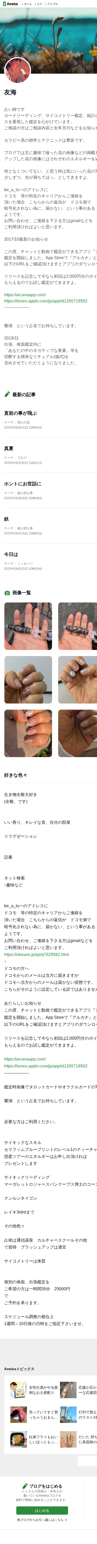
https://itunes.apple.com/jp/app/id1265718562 (45, 301)
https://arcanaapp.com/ (25, 295)
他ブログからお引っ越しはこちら (40, 1520)
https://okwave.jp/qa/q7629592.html (36, 954)
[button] (42, 1510)
